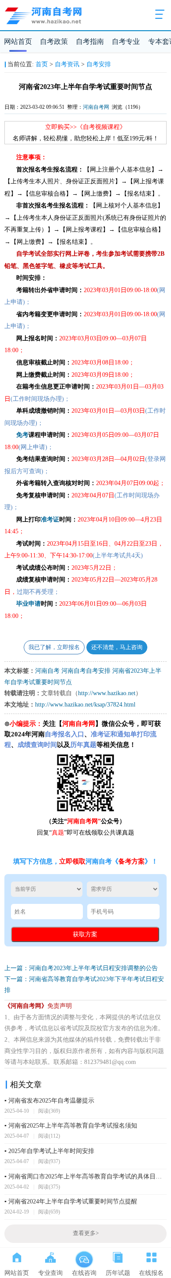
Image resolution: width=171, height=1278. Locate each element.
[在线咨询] (84, 1256)
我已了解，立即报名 (54, 647)
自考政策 (54, 41)
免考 (22, 435)
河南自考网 (96, 107)
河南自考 (47, 671)
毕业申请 (28, 603)
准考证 (50, 519)
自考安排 (98, 64)
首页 (42, 64)
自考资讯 (67, 64)
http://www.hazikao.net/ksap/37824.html (85, 704)
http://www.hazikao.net (106, 693)
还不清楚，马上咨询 (116, 647)
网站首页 (18, 41)
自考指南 (90, 41)
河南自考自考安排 (85, 671)
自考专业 (126, 41)
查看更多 (86, 1233)
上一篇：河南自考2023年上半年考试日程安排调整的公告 (81, 968)
